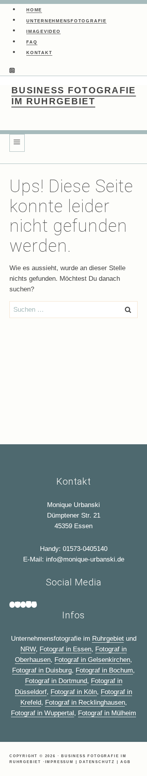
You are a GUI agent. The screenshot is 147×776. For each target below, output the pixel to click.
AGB (125, 762)
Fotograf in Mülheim (107, 713)
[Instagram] (12, 71)
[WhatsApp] (23, 605)
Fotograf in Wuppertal (42, 713)
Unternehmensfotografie (66, 20)
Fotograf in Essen (65, 649)
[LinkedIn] (34, 605)
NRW (28, 649)
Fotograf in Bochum (104, 670)
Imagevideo (43, 31)
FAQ (31, 42)
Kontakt (39, 52)
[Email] (17, 605)
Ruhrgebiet (108, 638)
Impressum (59, 762)
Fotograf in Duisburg (42, 670)
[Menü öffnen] (17, 143)
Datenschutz (97, 762)
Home (34, 9)
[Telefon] (12, 605)
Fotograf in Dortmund (56, 681)
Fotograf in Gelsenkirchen (92, 659)
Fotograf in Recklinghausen (85, 702)
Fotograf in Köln (74, 692)
